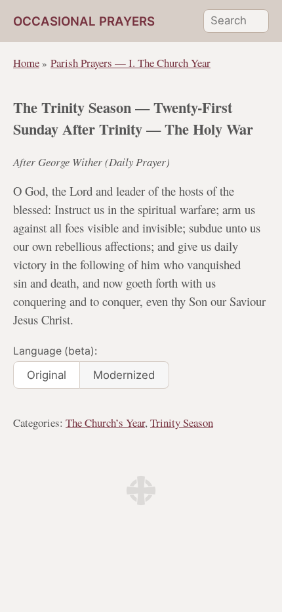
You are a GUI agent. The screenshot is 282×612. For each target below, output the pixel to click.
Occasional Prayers (84, 21)
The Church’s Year (105, 422)
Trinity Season (181, 422)
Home (26, 62)
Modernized (124, 375)
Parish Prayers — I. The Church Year (130, 62)
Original (46, 375)
